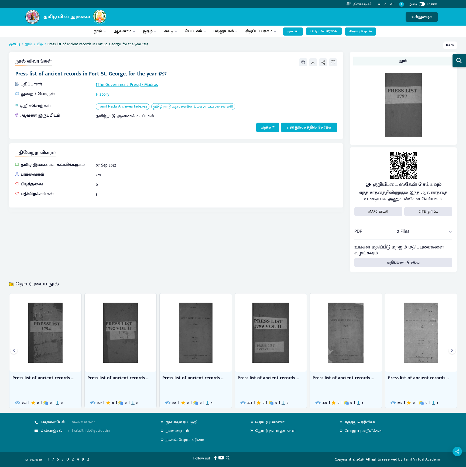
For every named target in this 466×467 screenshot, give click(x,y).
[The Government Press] (118, 84)
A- (379, 4)
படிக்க (266, 127)
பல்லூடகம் (224, 31)
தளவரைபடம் (177, 431)
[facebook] (216, 457)
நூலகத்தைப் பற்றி (181, 422)
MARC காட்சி (378, 212)
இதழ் (148, 31)
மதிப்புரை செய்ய (403, 262)
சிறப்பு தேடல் (360, 31)
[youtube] (222, 457)
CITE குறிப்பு (428, 212)
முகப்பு (293, 31)
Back (450, 45)
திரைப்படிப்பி (362, 4)
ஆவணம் (123, 31)
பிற (40, 44)
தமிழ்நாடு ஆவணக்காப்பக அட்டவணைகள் (193, 106)
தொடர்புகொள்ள (269, 422)
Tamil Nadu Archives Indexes (122, 106)
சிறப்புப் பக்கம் (258, 31)
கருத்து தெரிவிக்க (360, 422)
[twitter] (228, 457)
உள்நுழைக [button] (422, 16)
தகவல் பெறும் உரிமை (185, 439)
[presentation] (14, 350)
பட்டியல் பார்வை (323, 31)
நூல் (98, 31)
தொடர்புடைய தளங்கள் (275, 431)
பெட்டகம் (193, 31)
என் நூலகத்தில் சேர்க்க (309, 127)
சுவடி (168, 31)
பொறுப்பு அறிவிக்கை (363, 431)
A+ (392, 4)
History (102, 94)
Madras (151, 84)
